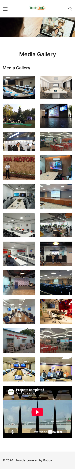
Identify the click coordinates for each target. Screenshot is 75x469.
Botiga (47, 460)
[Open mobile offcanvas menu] (5, 8)
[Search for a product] (70, 8)
